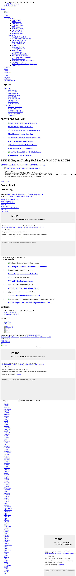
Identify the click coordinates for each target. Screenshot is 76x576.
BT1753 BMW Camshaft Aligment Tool (23, 288)
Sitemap (37, 335)
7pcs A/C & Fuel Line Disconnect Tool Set (24, 295)
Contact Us (7, 72)
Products (7, 17)
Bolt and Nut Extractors (19, 40)
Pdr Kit (49, 337)
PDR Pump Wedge (17, 33)
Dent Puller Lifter (17, 23)
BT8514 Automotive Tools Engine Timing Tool (18, 196)
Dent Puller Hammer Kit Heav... (20, 156)
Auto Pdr (3, 204)
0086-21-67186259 (10, 5)
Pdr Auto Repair (5, 211)
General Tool (16, 65)
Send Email (4, 340)
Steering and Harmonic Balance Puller (23, 60)
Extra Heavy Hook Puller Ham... (20, 141)
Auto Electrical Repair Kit (19, 54)
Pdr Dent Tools (34, 337)
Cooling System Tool (18, 47)
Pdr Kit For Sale (5, 337)
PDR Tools (11, 18)
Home (6, 15)
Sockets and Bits (17, 50)
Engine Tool (15, 45)
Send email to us (5, 181)
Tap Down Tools (17, 30)
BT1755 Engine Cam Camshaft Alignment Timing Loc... (29, 303)
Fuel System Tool (17, 52)
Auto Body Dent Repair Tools (9, 199)
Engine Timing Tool (18, 43)
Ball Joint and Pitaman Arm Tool (21, 38)
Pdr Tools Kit (15, 337)
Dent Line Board (17, 32)
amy (2, 343)
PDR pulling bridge (17, 28)
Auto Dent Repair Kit (7, 201)
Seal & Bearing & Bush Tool (20, 55)
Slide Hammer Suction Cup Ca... (20, 134)
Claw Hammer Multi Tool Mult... (20, 148)
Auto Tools (11, 35)
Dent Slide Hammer (18, 25)
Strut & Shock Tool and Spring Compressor (24, 64)
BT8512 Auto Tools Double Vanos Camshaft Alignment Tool (25, 194)
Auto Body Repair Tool (19, 37)
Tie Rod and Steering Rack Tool (21, 57)
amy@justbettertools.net (11, 4)
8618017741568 (5, 342)
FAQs (6, 70)
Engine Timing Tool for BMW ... (20, 127)
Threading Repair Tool (18, 49)
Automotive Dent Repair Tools (10, 208)
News (6, 69)
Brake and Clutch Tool (18, 42)
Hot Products (30, 335)
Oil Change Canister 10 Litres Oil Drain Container (27, 267)
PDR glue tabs (16, 27)
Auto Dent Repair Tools (8, 203)
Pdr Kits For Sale (25, 337)
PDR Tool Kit (16, 20)
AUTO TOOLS (5, 206)
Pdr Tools (43, 337)
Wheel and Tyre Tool (18, 62)
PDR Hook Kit (16, 22)
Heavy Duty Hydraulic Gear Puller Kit (23, 274)
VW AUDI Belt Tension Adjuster (20, 281)
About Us (7, 67)
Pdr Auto (3, 209)
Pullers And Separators (18, 59)
